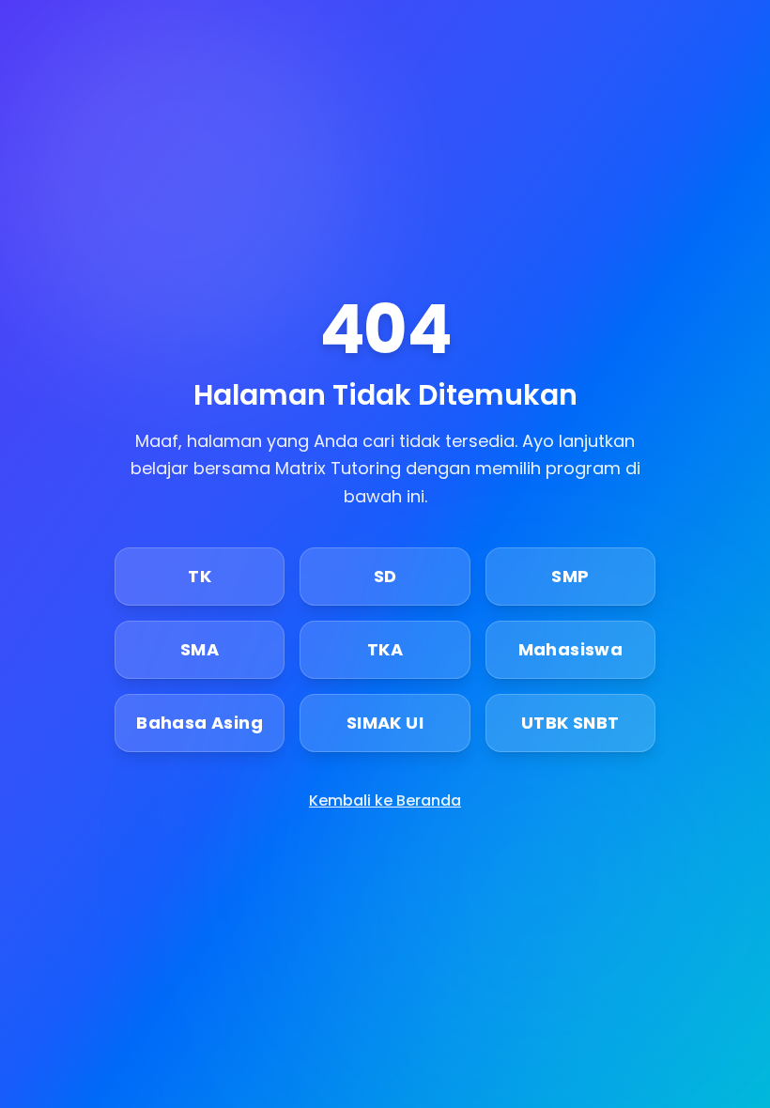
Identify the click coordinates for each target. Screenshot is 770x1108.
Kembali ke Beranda (385, 800)
